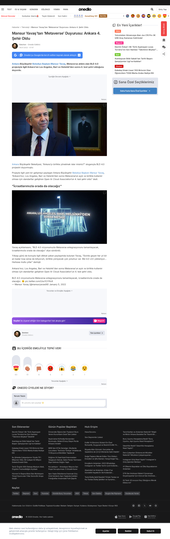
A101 (77, 493)
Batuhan (29, 44)
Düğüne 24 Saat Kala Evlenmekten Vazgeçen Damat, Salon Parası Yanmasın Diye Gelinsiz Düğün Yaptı (64, 459)
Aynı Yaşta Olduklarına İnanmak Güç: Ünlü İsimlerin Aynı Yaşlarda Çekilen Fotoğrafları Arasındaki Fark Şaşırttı (63, 476)
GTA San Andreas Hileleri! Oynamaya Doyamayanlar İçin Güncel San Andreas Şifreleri (139, 475)
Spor (118, 55)
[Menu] (2, 9)
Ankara (15, 63)
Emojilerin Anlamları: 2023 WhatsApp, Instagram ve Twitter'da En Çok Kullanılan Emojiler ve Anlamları (101, 465)
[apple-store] (121, 516)
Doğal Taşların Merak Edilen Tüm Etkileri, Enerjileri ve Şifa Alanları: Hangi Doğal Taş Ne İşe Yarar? (101, 458)
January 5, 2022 (57, 284)
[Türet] (132, 15)
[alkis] (159, 15)
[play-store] (135, 516)
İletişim (70, 506)
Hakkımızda (16, 506)
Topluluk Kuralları (53, 506)
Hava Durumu (90, 432)
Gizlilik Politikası (39, 506)
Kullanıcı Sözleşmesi (88, 506)
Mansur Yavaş (58, 63)
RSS (116, 506)
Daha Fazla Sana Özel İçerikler (133, 91)
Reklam (64, 506)
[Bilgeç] (138, 15)
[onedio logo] (85, 9)
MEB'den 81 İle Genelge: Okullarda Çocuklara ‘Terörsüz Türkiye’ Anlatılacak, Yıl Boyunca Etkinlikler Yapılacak (65, 450)
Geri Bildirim (27, 506)
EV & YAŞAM (20, 9)
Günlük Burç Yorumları (62, 493)
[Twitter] (144, 505)
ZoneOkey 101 (91, 16)
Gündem (119, 66)
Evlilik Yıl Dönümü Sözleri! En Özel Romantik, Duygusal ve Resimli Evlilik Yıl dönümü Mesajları (101, 444)
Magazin (119, 43)
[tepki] (16, 368)
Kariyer (77, 506)
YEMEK (56, 9)
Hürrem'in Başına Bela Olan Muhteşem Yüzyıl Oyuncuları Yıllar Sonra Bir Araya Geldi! (28, 476)
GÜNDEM (34, 9)
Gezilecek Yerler (132, 493)
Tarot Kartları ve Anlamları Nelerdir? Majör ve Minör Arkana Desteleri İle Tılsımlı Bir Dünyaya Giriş (139, 434)
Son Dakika (96, 493)
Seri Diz (103, 16)
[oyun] (154, 15)
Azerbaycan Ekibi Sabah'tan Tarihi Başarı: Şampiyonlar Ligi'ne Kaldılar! (134, 59)
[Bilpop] (143, 15)
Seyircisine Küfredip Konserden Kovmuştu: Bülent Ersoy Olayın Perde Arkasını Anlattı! (63, 441)
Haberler (15, 27)
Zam (35, 493)
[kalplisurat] (164, 15)
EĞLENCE (45, 9)
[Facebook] (139, 505)
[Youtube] (150, 505)
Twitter (16, 493)
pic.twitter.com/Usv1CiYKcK (39, 281)
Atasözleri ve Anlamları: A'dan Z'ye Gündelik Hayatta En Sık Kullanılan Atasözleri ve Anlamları (99, 472)
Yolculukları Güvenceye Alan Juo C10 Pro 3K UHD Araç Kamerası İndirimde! (135, 36)
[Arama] (152, 9)
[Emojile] (148, 15)
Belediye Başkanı (41, 63)
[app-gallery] (150, 516)
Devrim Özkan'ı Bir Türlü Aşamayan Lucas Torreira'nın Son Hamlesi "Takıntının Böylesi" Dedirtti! (135, 48)
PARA (65, 9)
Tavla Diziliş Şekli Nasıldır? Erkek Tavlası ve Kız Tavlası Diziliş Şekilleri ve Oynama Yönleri (102, 479)
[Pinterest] (156, 505)
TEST (9, 9)
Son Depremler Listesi (94, 437)
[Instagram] (133, 505)
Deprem (26, 493)
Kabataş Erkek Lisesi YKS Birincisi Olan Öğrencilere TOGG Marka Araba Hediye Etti (134, 71)
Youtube (45, 493)
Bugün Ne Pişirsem (113, 493)
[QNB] (127, 15)
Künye (111, 506)
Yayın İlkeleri (103, 506)
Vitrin (118, 31)
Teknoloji (25, 27)
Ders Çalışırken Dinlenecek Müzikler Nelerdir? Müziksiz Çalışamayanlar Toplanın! (137, 455)
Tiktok (85, 493)
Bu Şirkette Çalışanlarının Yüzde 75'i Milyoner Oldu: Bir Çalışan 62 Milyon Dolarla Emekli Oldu (26, 459)
